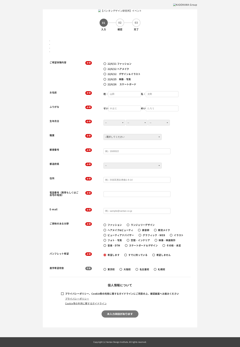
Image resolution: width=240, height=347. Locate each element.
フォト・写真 (115, 240)
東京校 (111, 269)
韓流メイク (164, 230)
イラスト (179, 235)
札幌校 (161, 269)
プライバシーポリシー (77, 298)
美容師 (145, 230)
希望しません (163, 254)
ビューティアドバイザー (121, 235)
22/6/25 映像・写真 (119, 79)
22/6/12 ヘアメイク (118, 68)
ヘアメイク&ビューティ (120, 230)
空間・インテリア (140, 240)
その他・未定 (174, 245)
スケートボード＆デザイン (143, 245)
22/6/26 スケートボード (122, 84)
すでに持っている (138, 254)
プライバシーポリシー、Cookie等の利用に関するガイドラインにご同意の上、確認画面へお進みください (122, 293)
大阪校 (127, 269)
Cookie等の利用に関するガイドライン (86, 303)
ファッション (115, 224)
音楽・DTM (114, 245)
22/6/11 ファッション (120, 63)
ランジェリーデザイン (143, 224)
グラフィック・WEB (154, 235)
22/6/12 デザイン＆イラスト (124, 74)
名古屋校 (144, 269)
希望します (114, 254)
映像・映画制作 (167, 240)
